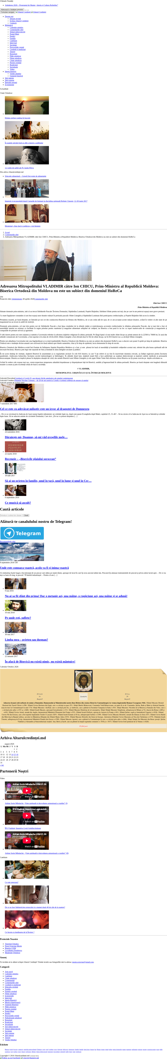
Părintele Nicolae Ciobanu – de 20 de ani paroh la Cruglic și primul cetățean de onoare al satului (51, 380)
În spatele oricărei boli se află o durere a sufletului (24, 143)
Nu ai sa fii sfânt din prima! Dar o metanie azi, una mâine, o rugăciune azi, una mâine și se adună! (66, 596)
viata (74, 1051)
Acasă (7, 232)
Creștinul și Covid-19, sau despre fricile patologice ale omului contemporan (44, 378)
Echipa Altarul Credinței (19, 21)
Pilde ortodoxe (15, 56)
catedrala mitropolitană (29, 1049)
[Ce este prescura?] (27, 878)
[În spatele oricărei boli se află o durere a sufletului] (27, 139)
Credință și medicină (18, 49)
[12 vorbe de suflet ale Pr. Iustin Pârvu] (27, 164)
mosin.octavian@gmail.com (83, 962)
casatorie (20, 1049)
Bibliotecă (9, 25)
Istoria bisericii (10, 71)
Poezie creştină (15, 63)
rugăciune (28, 1051)
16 (17, 754)
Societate (13, 45)
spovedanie (56, 1051)
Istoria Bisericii (11, 1000)
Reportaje (13, 54)
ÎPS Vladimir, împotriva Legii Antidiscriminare (23, 828)
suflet (67, 1051)
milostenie (135, 1049)
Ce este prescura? (11, 882)
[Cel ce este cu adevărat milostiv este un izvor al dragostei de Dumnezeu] (22, 401)
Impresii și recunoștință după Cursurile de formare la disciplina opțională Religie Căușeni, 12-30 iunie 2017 (46, 201)
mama (124, 1049)
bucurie (15, 1049)
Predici (12, 36)
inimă (106, 1049)
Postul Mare (14, 34)
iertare (103, 1049)
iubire (110, 1049)
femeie (92, 1049)
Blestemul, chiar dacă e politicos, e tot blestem (22, 226)
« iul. (2, 765)
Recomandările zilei (7, 541)
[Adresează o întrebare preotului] (26, 10)
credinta (51, 1049)
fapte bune (87, 1049)
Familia (13, 38)
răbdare (34, 1051)
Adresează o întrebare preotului (12, 10)
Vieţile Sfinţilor (11, 1040)
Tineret (12, 52)
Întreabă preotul (11, 82)
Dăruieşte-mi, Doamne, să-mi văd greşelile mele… (36, 437)
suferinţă (62, 1051)
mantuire (128, 1049)
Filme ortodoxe (16, 58)
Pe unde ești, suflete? (18, 617)
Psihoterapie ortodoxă (13, 1018)
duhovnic (65, 1049)
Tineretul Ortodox (12, 944)
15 (15, 754)
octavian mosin (151, 1049)
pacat (157, 1049)
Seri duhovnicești (11, 1027)
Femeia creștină (11, 991)
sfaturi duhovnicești (41, 1051)
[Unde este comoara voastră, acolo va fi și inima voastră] (22, 560)
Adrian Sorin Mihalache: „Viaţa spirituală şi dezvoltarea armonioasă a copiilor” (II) (37, 853)
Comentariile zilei (16, 30)
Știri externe (9, 80)
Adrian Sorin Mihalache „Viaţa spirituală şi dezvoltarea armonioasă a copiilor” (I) (36, 803)
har (95, 1049)
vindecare (78, 1051)
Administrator (16, 299)
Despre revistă (15, 19)
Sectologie (14, 67)
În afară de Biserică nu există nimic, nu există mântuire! (40, 661)
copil (47, 1049)
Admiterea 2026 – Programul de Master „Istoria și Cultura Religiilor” (31, 5)
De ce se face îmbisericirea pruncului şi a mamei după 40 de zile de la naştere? (35, 907)
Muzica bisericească (12, 1002)
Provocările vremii (17, 47)
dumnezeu (71, 1049)
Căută (26, 515)
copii (43, 1049)
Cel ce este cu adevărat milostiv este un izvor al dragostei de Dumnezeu (44, 408)
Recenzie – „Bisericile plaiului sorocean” (30, 458)
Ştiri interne (9, 78)
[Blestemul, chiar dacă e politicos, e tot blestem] (27, 222)
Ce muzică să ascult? (18, 502)
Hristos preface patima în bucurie (17, 118)
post (12, 1051)
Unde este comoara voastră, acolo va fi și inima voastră (34, 567)
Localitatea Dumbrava (13, 950)
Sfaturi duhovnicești (17, 32)
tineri (70, 1051)
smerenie (50, 1051)
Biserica (7, 1049)
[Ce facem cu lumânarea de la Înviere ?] (27, 928)
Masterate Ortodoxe (12, 953)
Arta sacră (9, 972)
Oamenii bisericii (16, 76)
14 (12, 754)
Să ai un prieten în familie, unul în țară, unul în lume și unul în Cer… (48, 480)
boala (11, 1049)
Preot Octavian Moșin (13, 946)
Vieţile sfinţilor (15, 74)
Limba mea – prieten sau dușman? (26, 639)
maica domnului (117, 1049)
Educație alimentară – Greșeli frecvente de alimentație (25, 176)
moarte (145, 1049)
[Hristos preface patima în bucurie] (27, 114)
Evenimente (9, 85)
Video (12, 69)
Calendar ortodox (16, 27)
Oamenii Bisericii (11, 1005)
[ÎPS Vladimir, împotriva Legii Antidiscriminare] (27, 824)
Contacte (13, 23)
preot (19, 1051)
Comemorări (10, 980)
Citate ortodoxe (16, 60)
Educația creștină (11, 987)
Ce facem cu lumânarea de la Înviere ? (19, 932)
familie (81, 1049)
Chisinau (39, 1049)
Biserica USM (10, 948)
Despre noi (9, 16)
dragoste (59, 1049)
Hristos (99, 1049)
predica (15, 1051)
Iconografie (9, 996)
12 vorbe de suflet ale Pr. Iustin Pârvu (19, 168)
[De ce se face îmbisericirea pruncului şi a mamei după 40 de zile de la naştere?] (27, 903)
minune (140, 1049)
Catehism (13, 41)
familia (77, 1049)
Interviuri (13, 43)
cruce (55, 1049)
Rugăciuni (14, 65)
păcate (23, 1051)
